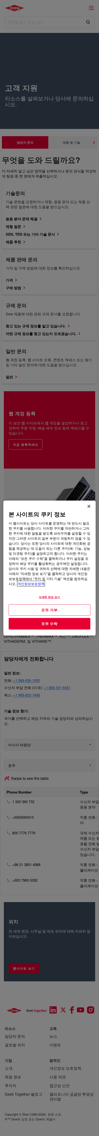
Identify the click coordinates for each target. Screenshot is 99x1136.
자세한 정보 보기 (49, 597)
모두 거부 (49, 609)
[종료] (89, 506)
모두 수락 (49, 623)
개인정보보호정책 (31, 583)
